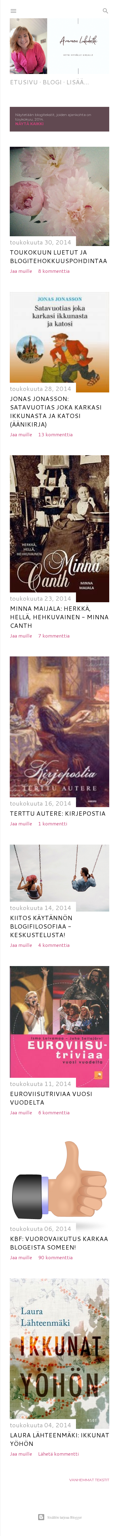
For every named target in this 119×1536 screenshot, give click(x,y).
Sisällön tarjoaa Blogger (64, 1517)
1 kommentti (52, 823)
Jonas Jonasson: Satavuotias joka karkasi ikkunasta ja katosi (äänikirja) (56, 411)
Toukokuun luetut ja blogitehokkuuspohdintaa (58, 256)
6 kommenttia (54, 1112)
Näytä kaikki (29, 123)
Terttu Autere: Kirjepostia (58, 813)
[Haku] (105, 10)
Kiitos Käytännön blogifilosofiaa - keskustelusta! (41, 926)
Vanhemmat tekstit (89, 1480)
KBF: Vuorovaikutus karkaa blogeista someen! (59, 1242)
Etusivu (24, 82)
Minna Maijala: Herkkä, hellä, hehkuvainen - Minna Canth (59, 617)
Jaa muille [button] (21, 270)
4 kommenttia (54, 944)
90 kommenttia (55, 1257)
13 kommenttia (55, 434)
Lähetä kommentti (58, 1453)
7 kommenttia (54, 635)
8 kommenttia (54, 270)
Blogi (52, 82)
